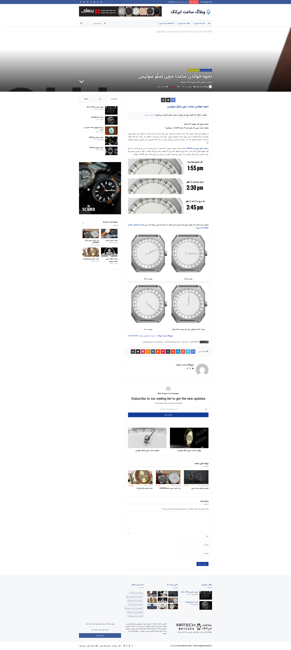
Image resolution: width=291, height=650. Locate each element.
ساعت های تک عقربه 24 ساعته (172, 342)
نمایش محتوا (149, 115)
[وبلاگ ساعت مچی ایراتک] (191, 12)
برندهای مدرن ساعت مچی (134, 608)
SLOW (176, 128)
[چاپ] (163, 100)
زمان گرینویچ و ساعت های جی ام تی (93, 128)
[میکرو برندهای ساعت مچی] (196, 477)
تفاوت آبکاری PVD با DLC (95, 107)
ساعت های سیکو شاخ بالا (145, 488)
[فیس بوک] (91, 2)
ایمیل (206, 545)
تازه (100, 98)
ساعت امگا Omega (97, 117)
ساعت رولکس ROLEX (96, 137)
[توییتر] (188, 351)
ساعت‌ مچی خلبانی (111, 240)
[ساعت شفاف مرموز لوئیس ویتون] (109, 252)
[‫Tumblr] (168, 351)
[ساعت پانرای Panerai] (111, 151)
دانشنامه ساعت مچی (166, 23)
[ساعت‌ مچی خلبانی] (109, 233)
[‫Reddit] (158, 351)
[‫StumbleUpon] (173, 351)
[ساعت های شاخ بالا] (173, 606)
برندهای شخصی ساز (136, 604)
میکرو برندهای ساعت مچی (199, 488)
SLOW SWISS (194, 342)
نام (207, 536)
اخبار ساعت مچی (199, 23)
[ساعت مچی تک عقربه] (152, 606)
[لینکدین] (178, 351)
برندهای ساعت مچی (187, 31)
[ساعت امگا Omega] (111, 120)
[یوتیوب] (94, 2)
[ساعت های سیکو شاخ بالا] (140, 477)
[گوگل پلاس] (183, 351)
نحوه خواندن (201, 107)
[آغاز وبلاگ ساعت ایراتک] (162, 594)
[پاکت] (143, 351)
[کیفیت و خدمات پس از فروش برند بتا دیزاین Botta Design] (162, 606)
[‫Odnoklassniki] (148, 351)
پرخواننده (114, 98)
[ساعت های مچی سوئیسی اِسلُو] (120, 11)
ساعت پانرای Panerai (96, 147)
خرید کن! (82, 646)
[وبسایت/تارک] (192, 368)
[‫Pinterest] (163, 351)
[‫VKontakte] (153, 351)
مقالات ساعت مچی (184, 23)
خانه (209, 23)
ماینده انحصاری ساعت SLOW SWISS (141, 335)
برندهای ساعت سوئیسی (135, 597)
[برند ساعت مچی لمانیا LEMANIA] (168, 477)
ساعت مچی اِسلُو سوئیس (180, 107)
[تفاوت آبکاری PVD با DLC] (111, 110)
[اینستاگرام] (97, 2)
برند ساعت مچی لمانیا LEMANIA (170, 488)
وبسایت (206, 553)
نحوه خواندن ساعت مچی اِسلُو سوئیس (153, 342)
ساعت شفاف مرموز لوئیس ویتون (178, 2)
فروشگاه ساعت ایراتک (202, 87)
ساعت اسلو (185, 342)
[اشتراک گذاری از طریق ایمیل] (168, 100)
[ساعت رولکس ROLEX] (111, 140)
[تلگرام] (101, 2)
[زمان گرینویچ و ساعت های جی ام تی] (111, 130)
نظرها (86, 98)
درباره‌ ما (114, 646)
